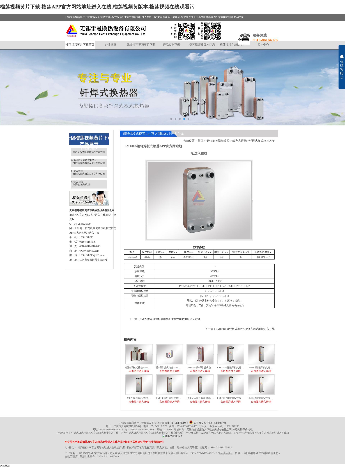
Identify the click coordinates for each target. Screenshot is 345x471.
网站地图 (5, 466)
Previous (6, 87)
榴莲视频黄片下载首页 (80, 44)
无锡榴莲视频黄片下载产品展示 (226, 140)
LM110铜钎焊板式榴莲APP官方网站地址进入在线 (245, 328)
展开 (342, 66)
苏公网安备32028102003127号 (209, 423)
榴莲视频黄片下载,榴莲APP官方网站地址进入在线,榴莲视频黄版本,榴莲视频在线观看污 (97, 7)
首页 (200, 140)
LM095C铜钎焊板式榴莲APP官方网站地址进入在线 (170, 319)
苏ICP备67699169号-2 (176, 423)
